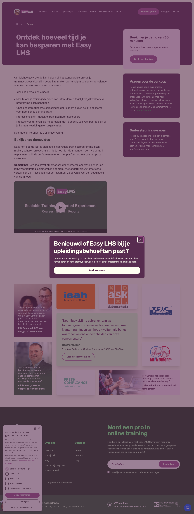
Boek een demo (97, 270)
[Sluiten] (140, 240)
